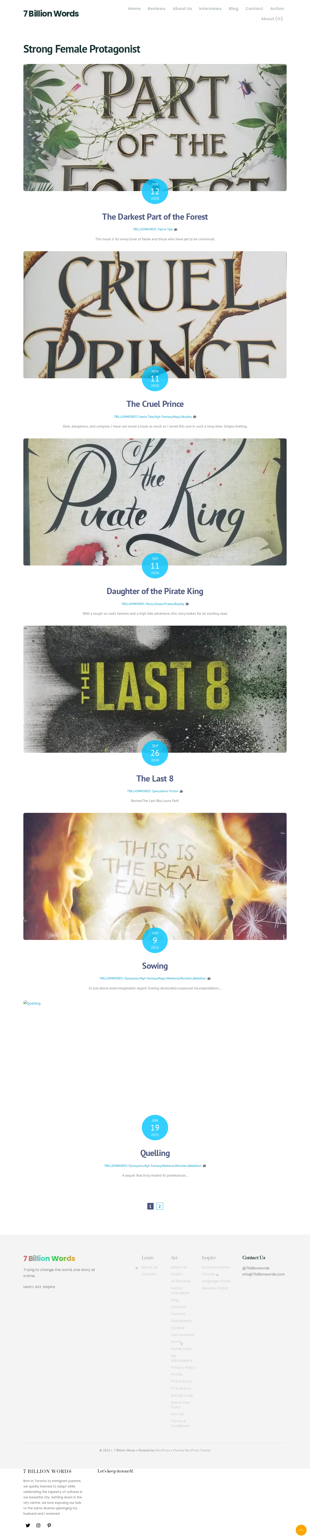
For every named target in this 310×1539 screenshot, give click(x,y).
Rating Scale (182, 1395)
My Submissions (181, 1358)
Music (150, 604)
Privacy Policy (183, 1367)
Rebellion (199, 978)
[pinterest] (49, 1525)
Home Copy (181, 1349)
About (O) (272, 19)
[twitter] (27, 1525)
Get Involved (182, 1335)
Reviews (156, 8)
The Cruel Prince (155, 403)
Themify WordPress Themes (192, 1450)
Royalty (187, 417)
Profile (176, 1374)
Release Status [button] (215, 1288)
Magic (177, 417)
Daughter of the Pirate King (155, 590)
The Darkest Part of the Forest (155, 216)
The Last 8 (155, 778)
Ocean (159, 604)
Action (277, 8)
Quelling (155, 1152)
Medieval (173, 978)
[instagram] (38, 1525)
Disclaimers (181, 1321)
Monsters (186, 978)
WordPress (162, 1450)
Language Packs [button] (216, 1281)
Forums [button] (208, 1274)
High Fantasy (163, 417)
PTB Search (181, 1388)
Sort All (177, 1414)
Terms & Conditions (180, 1423)
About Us (182, 8)
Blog (233, 8)
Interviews (210, 8)
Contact (254, 8)
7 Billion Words (51, 14)
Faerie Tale (165, 229)
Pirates (168, 604)
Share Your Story (180, 1405)
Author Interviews (180, 1291)
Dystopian (131, 978)
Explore (177, 1328)
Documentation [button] (216, 1267)
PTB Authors (182, 1381)
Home (134, 8)
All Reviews (180, 1281)
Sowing (155, 965)
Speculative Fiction (165, 791)
